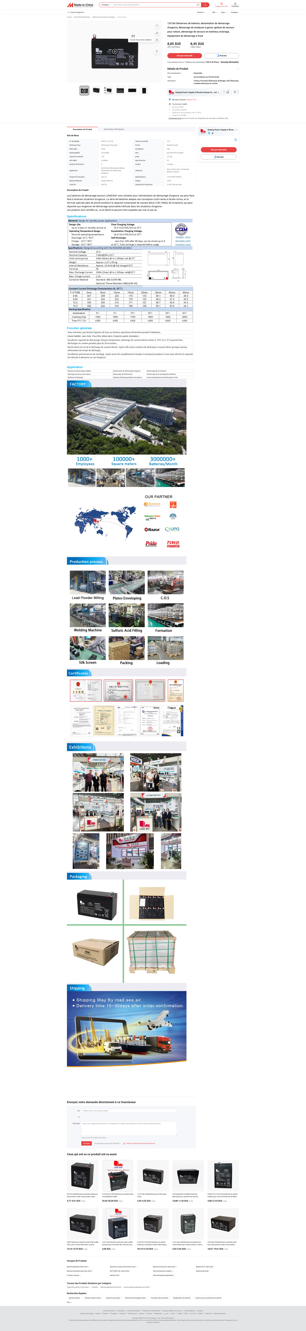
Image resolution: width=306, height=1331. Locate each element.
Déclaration (121, 1311)
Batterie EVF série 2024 (204, 1267)
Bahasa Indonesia (220, 1313)
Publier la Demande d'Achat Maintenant (139, 1143)
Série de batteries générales (163, 1275)
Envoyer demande (184, 55)
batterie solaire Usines (93, 1298)
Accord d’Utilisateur (133, 1311)
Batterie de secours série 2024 (164, 1267)
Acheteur (200, 12)
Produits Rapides (189, 1311)
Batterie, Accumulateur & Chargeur (104, 17)
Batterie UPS (114, 1275)
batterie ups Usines (113, 1298)
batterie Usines (74, 1298)
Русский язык (132, 1313)
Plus (69, 1302)
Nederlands (158, 1313)
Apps (223, 12)
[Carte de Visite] (236, 139)
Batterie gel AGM (202, 1271)
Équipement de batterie (181, 1298)
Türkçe (200, 1313)
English (97, 1313)
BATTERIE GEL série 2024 (119, 1271)
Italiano (141, 1313)
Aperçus (200, 1311)
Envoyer (86, 1143)
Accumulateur (121, 17)
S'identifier (235, 6)
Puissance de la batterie (159, 1298)
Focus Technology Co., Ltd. (152, 1318)
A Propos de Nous (109, 1311)
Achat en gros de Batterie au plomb (208, 1298)
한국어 (173, 1313)
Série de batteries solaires (162, 1271)
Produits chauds (73, 1275)
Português (113, 1313)
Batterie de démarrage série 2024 (79, 1271)
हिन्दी (185, 1313)
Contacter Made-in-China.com (172, 1311)
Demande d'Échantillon (230, 62)
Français (122, 1313)
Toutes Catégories (77, 12)
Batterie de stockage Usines (135, 1298)
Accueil (69, 17)
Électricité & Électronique (82, 17)
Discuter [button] (223, 55)
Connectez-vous (175, 118)
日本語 (180, 1313)
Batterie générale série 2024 (77, 1267)
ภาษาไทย (193, 1313)
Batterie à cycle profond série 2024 (123, 1267)
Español (105, 1313)
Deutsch (149, 1313)
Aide (213, 12)
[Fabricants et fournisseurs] (80, 4)
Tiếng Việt (208, 1313)
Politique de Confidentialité (151, 1311)
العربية (166, 1313)
